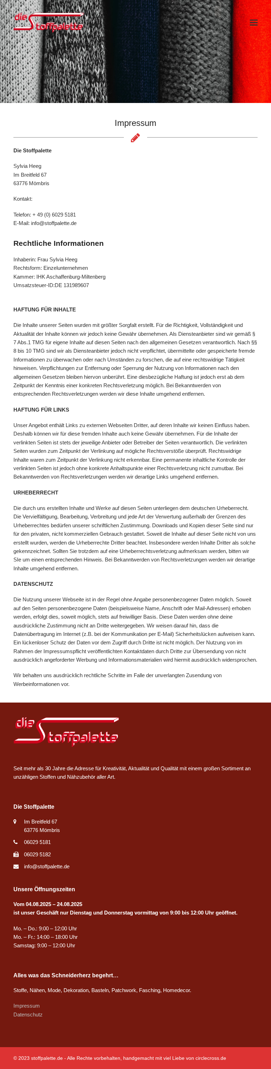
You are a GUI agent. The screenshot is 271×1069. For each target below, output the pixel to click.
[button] (254, 23)
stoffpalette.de (47, 1058)
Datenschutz (28, 1015)
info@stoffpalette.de (47, 866)
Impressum (26, 1006)
